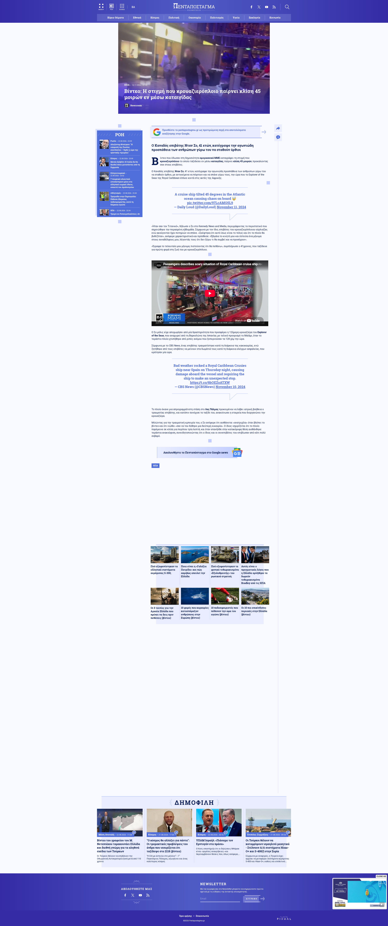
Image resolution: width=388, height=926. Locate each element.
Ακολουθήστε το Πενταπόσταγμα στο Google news (195, 452)
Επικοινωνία (202, 916)
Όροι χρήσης (185, 916)
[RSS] (274, 6)
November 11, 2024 (231, 207)
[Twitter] (259, 6)
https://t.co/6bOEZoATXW (210, 382)
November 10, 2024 (230, 387)
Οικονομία (195, 17)
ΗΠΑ (127, 84)
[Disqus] (210, 671)
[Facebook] (251, 6)
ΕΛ (133, 6)
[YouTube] (266, 6)
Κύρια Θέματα (115, 17)
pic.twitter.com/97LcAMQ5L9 (210, 203)
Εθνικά (137, 17)
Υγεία (236, 17)
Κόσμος (155, 17)
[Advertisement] (210, 509)
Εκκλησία (254, 17)
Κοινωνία (275, 17)
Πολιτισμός (217, 17)
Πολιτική (174, 17)
